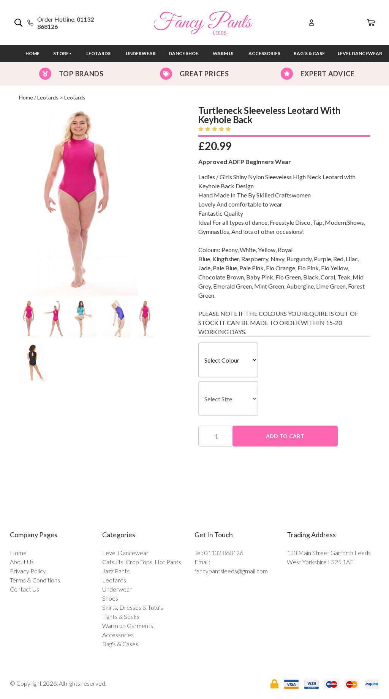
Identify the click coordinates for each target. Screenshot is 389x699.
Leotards (98, 53)
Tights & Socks (120, 616)
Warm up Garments (127, 625)
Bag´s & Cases (310, 53)
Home (32, 53)
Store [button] (61, 53)
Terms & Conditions (35, 580)
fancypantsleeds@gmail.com (231, 570)
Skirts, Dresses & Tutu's (132, 607)
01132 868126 (223, 552)
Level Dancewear (125, 552)
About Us (22, 561)
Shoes (110, 598)
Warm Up (224, 53)
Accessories (264, 53)
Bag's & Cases (120, 643)
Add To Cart (285, 436)
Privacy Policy (28, 570)
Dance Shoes (185, 53)
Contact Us (24, 589)
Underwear (141, 53)
